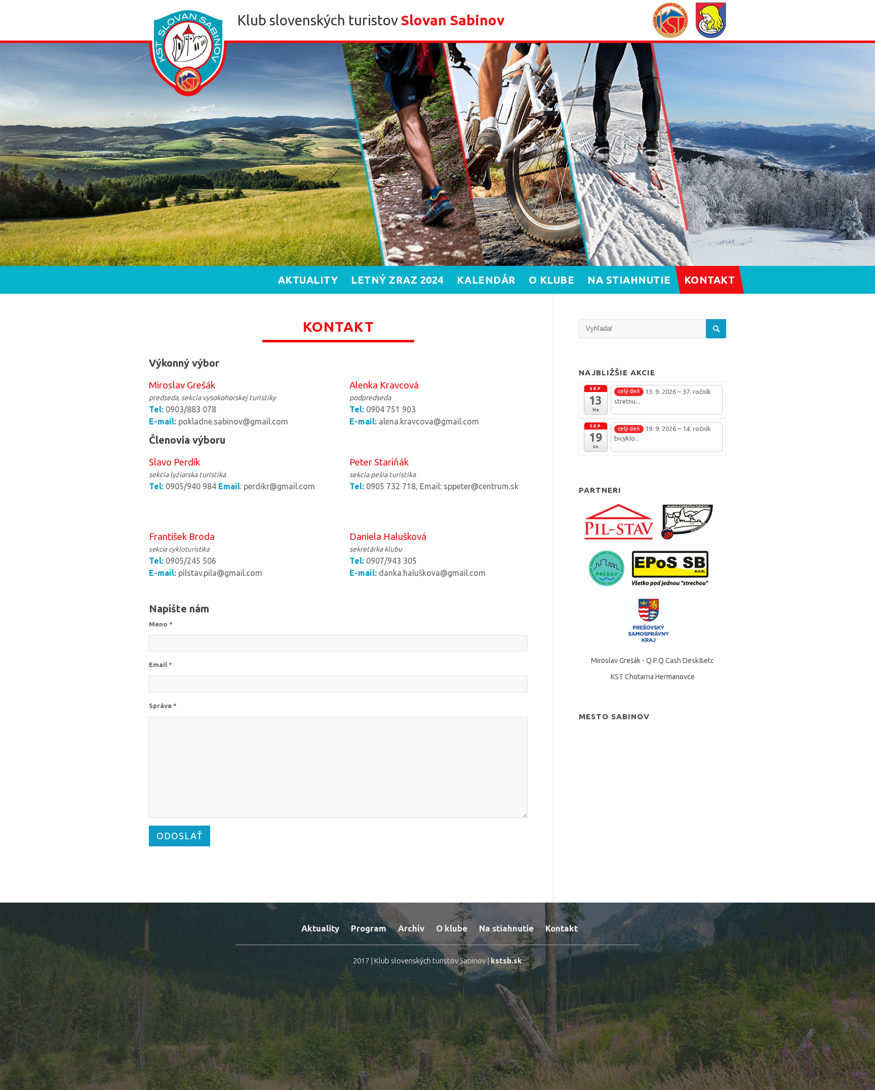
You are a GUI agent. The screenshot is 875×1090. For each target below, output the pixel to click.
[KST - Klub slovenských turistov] (670, 22)
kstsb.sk (506, 960)
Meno (161, 624)
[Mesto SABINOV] (711, 22)
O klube (451, 928)
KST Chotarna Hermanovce (653, 677)
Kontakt (561, 928)
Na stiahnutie (506, 928)
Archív (411, 928)
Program (368, 928)
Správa (163, 705)
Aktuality (320, 928)
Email (160, 664)
